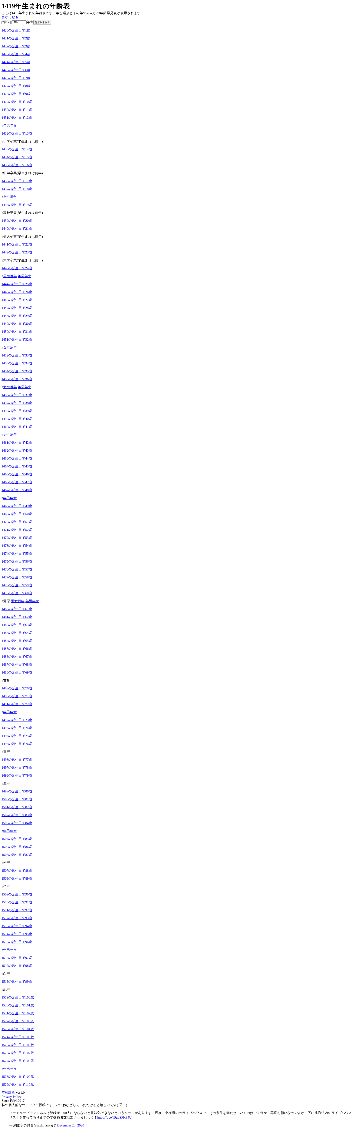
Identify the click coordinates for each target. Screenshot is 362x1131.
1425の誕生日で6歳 (16, 70)
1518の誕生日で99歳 (17, 981)
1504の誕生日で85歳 (17, 839)
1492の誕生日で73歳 (17, 720)
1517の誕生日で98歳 (17, 966)
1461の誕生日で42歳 (17, 442)
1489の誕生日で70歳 (17, 688)
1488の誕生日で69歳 (17, 672)
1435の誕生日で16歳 (17, 165)
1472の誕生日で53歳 (17, 538)
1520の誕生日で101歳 (18, 1005)
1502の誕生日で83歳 (17, 815)
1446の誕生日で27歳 (17, 300)
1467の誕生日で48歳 (17, 490)
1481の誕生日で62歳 (17, 617)
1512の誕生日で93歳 (17, 918)
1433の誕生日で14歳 (17, 149)
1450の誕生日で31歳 (17, 331)
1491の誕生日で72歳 (17, 704)
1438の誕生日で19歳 (17, 205)
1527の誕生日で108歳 (18, 1061)
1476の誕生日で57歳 (17, 569)
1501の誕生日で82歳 (17, 807)
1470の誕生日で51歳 (17, 522)
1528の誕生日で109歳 (18, 1077)
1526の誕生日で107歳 (18, 1053)
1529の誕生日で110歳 (18, 1084)
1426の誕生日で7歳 (16, 78)
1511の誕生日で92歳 (17, 910)
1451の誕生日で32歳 (17, 339)
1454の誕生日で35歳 (17, 371)
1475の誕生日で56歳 (17, 561)
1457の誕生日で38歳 (17, 403)
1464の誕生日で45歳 (17, 466)
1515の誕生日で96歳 (17, 942)
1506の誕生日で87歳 (17, 855)
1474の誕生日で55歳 (17, 553)
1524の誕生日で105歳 (18, 1037)
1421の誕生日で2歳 (16, 38)
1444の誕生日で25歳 (17, 284)
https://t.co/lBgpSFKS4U (114, 1117)
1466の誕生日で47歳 (17, 482)
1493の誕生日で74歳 (17, 728)
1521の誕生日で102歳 (18, 1013)
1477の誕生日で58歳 (17, 577)
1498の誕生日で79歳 (17, 775)
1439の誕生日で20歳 (17, 221)
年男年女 (10, 125)
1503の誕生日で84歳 (17, 823)
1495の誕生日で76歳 (17, 744)
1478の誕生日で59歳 (17, 585)
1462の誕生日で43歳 (17, 450)
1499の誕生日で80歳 (17, 791)
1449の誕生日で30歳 (17, 324)
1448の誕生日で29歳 (17, 316)
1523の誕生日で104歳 (18, 1029)
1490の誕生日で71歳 (17, 696)
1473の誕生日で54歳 (17, 545)
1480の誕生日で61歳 (17, 609)
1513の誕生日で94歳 (17, 926)
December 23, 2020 (70, 1125)
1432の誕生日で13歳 (17, 133)
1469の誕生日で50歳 (17, 514)
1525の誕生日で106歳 (18, 1045)
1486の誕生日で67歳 (17, 656)
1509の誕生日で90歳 (17, 894)
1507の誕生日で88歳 (17, 870)
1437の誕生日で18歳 (17, 189)
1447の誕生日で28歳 (17, 308)
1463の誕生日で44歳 (17, 458)
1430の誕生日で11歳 (17, 110)
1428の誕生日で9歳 (16, 94)
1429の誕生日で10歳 (17, 102)
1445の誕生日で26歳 (17, 292)
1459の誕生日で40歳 (17, 419)
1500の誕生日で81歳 (17, 799)
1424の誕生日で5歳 (16, 62)
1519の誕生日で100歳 (18, 997)
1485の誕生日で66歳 (17, 649)
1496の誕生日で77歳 (17, 759)
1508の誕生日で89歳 (17, 878)
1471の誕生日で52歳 (17, 530)
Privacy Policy (11, 1097)
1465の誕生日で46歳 (17, 474)
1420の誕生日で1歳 (16, 30)
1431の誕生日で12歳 (17, 117)
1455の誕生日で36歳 (17, 379)
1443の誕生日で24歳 (17, 268)
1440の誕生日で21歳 (17, 228)
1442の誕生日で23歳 (17, 252)
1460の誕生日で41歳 (17, 427)
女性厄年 (10, 197)
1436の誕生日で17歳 (17, 181)
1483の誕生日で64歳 (17, 633)
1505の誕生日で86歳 (17, 847)
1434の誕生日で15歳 (17, 157)
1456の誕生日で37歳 (17, 395)
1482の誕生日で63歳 (17, 625)
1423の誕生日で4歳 (16, 54)
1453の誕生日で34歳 (17, 363)
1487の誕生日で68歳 (17, 664)
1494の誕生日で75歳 (17, 736)
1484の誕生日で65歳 (17, 641)
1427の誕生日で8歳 (16, 86)
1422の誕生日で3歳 (16, 46)
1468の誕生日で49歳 (17, 506)
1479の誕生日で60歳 (17, 593)
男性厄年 (10, 276)
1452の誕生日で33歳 (17, 355)
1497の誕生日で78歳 (17, 767)
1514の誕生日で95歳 (17, 934)
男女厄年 (18, 601)
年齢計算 (8, 1092)
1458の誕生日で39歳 (17, 411)
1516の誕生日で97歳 (17, 958)
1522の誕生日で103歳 (18, 1021)
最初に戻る (10, 17)
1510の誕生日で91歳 (17, 902)
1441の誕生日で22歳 (17, 244)
